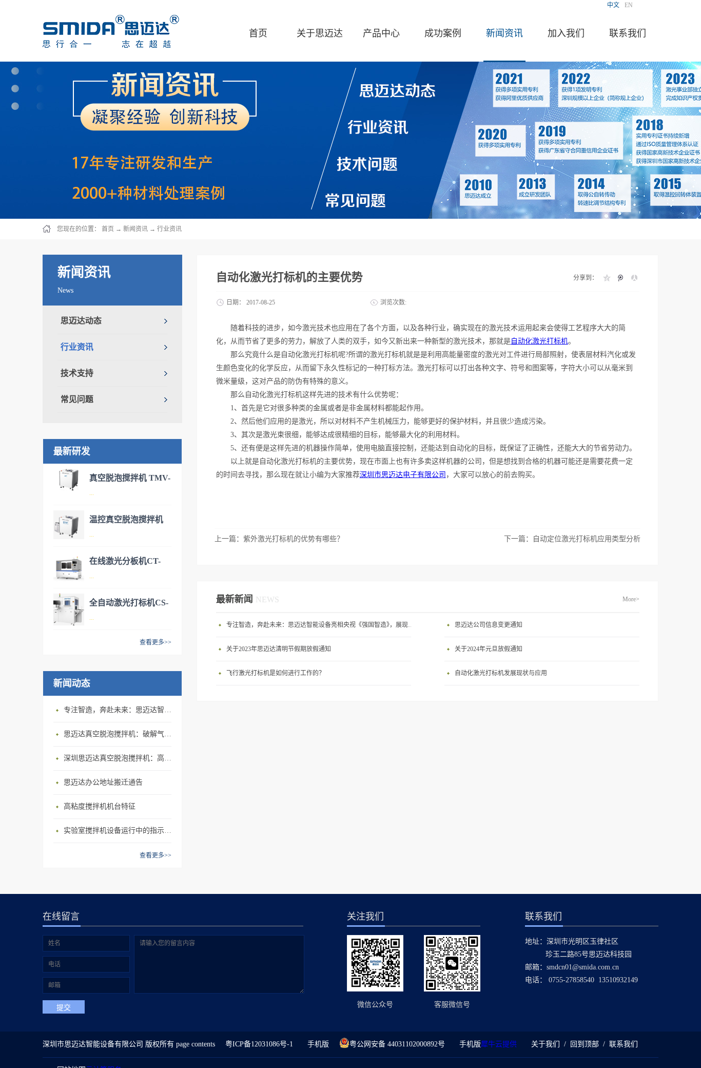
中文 (613, 5)
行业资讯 (169, 229)
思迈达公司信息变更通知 (488, 624)
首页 (258, 33)
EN (629, 5)
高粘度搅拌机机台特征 (99, 806)
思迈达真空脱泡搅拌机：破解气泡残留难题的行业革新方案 (120, 734)
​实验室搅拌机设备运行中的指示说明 (120, 830)
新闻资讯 (135, 229)
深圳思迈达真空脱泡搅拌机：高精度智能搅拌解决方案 (120, 758)
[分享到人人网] (634, 278)
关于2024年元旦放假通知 (488, 649)
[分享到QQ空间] (606, 278)
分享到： (585, 277)
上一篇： (279, 539)
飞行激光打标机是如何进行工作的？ (275, 673)
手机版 (316, 1044)
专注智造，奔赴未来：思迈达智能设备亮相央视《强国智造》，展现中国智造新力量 (120, 710)
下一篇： (572, 539)
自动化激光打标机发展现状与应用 (501, 673)
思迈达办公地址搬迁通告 (103, 782)
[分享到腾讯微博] (620, 278)
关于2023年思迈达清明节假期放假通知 (278, 649)
